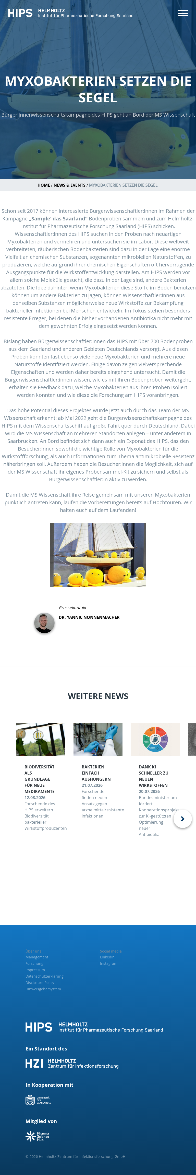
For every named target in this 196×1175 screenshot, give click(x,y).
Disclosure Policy (40, 982)
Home (44, 185)
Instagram (108, 963)
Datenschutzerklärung (45, 976)
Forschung (34, 963)
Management (37, 957)
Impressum (35, 969)
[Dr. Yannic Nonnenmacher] (46, 619)
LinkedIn (107, 957)
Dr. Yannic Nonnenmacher (89, 617)
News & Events (69, 185)
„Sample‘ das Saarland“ (58, 218)
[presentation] (183, 819)
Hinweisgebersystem (43, 989)
